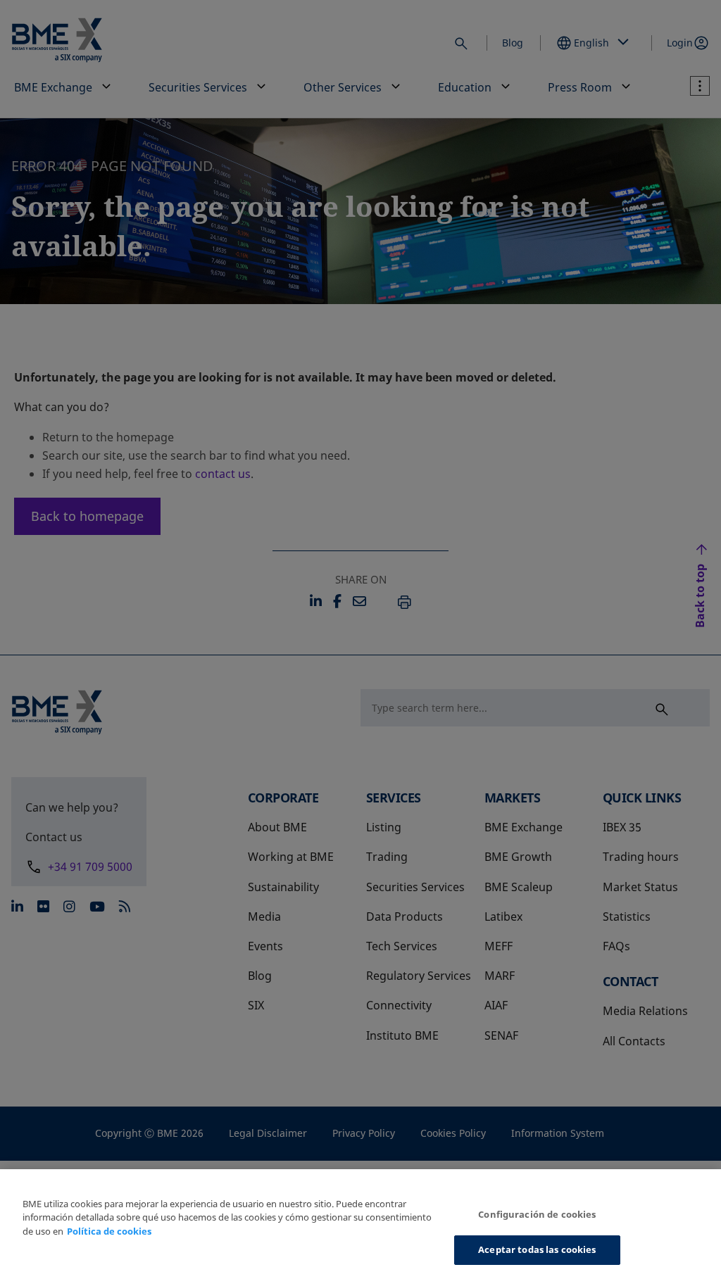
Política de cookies (109, 1231)
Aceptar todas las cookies (537, 1249)
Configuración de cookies (537, 1214)
